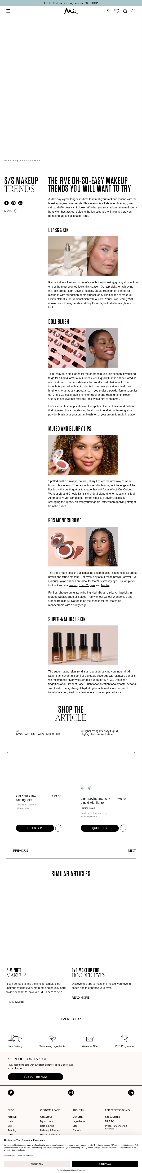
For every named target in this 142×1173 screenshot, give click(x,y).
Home (7, 160)
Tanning (12, 1130)
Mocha (105, 585)
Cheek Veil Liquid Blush (98, 378)
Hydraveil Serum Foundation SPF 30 (90, 679)
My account (46, 1121)
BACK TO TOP (71, 1019)
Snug (70, 596)
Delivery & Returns (50, 1130)
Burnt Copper (87, 585)
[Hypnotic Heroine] (89, 788)
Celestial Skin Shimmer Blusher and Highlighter (90, 394)
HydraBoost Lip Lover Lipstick (103, 497)
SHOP (94, 3)
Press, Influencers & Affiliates (116, 1127)
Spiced (82, 596)
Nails (10, 1121)
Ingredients (79, 1121)
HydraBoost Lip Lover (105, 592)
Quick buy (35, 828)
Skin (10, 1125)
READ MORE (15, 1001)
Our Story (78, 1116)
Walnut (73, 585)
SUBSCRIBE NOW (35, 1076)
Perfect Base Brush (80, 684)
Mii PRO (109, 1121)
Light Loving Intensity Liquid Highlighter (92, 290)
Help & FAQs (47, 1125)
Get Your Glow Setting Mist (116, 299)
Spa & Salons (112, 1116)
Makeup (12, 1116)
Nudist (62, 596)
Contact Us (46, 1116)
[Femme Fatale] (82, 788)
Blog (15, 160)
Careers (77, 1130)
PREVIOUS (20, 850)
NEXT (132, 850)
